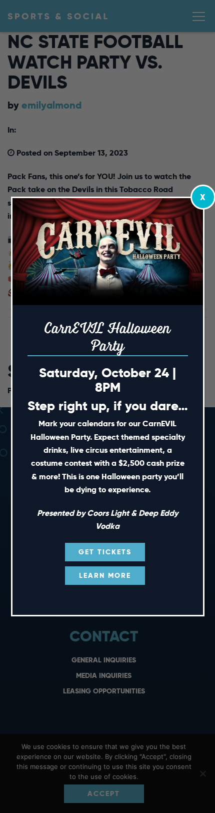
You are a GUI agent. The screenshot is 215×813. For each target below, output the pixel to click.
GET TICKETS (105, 551)
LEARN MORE (105, 575)
